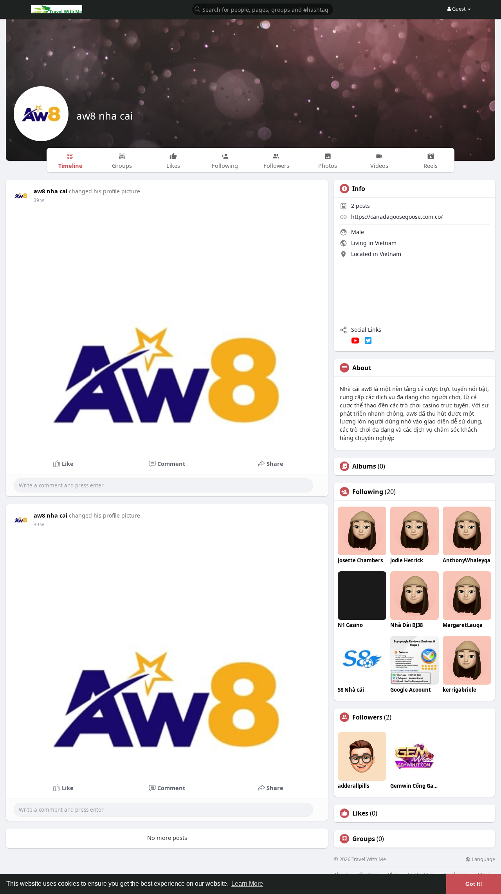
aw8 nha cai (104, 116)
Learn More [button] (247, 883)
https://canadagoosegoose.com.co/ (397, 216)
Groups (363, 839)
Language (482, 859)
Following (367, 492)
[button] (262, 8)
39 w (39, 200)
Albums (364, 466)
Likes (360, 813)
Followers (367, 717)
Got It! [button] (473, 884)
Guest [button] (459, 8)
